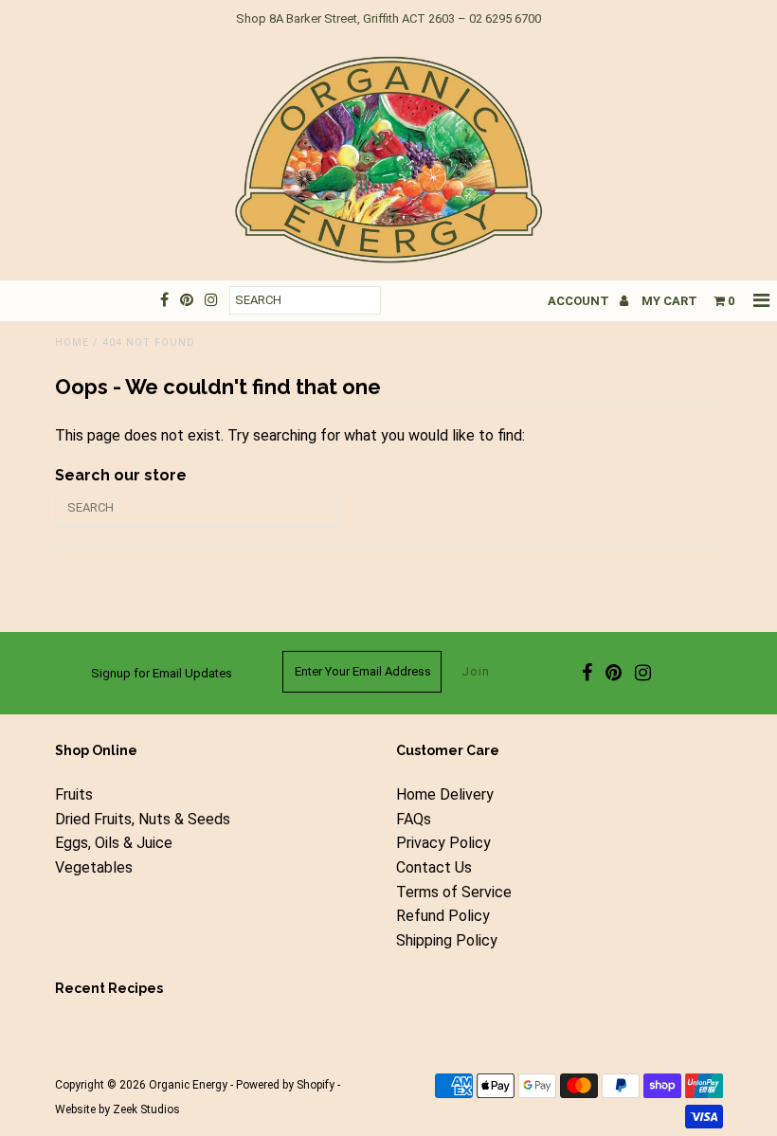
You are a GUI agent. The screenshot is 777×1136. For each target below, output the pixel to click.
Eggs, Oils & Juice (113, 843)
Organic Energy (188, 1084)
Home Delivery (445, 794)
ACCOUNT (580, 301)
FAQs (413, 819)
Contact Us (434, 867)
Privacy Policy (443, 843)
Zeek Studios (146, 1109)
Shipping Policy (446, 940)
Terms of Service (454, 892)
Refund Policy (443, 916)
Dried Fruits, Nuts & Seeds (142, 819)
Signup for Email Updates (161, 673)
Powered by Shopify (285, 1084)
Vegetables (94, 867)
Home (72, 342)
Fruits (74, 794)
